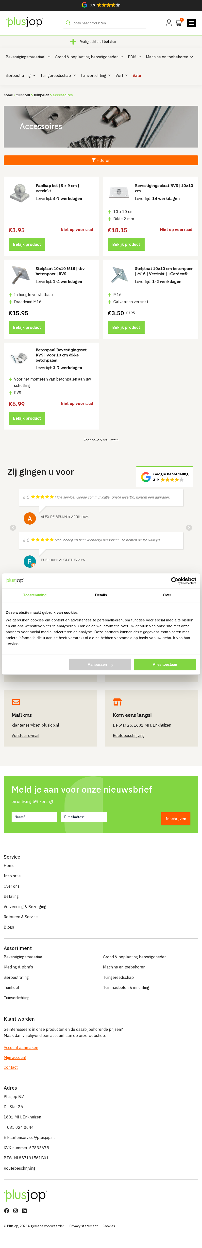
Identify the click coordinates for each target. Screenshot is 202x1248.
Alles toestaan (165, 664)
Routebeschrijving (19, 1168)
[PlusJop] (24, 22)
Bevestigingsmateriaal (26, 56)
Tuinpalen (41, 95)
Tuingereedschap (55, 75)
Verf (119, 75)
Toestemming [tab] (35, 595)
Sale (137, 75)
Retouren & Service (21, 916)
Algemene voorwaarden (46, 1226)
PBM (132, 56)
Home (8, 95)
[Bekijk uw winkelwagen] (176, 22)
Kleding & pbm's (18, 967)
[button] (101, 5)
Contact (11, 1067)
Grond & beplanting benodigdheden (86, 56)
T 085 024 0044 (19, 1127)
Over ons (11, 886)
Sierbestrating (18, 75)
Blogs (9, 927)
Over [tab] (167, 595)
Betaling (11, 896)
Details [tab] (101, 595)
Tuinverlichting (93, 75)
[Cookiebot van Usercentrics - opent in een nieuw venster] (174, 580)
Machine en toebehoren (167, 56)
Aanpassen (97, 664)
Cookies (109, 1226)
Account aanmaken (21, 1047)
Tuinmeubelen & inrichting (126, 987)
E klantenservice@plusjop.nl (29, 1137)
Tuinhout (23, 95)
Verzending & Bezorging (25, 906)
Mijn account (15, 1057)
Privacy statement (83, 1226)
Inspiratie (12, 875)
